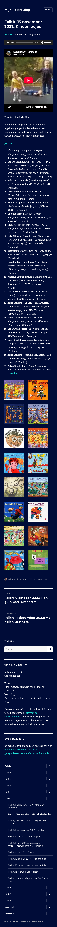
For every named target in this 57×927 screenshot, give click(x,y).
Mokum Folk (11, 907)
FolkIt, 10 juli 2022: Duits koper (24, 836)
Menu (48, 10)
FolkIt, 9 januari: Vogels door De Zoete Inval (28, 879)
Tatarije (12, 373)
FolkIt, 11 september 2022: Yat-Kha (26, 830)
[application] (28, 42)
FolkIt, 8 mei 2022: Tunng (21, 852)
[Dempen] (41, 42)
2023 (8, 792)
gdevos (11, 579)
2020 (9, 894)
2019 (8, 900)
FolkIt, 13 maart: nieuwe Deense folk (27, 865)
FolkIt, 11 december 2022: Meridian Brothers (26, 806)
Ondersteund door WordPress (32, 922)
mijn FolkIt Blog (17, 10)
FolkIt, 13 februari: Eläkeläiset (23, 872)
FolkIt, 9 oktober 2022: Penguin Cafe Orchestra (27, 822)
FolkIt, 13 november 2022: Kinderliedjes (29, 814)
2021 (8, 887)
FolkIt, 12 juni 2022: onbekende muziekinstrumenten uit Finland (25, 844)
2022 (8, 798)
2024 (9, 785)
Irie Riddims (10, 913)
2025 (8, 779)
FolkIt (7, 766)
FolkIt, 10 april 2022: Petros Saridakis (27, 859)
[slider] (47, 42)
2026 (8, 772)
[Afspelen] (7, 42)
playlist (8, 34)
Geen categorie (40, 579)
